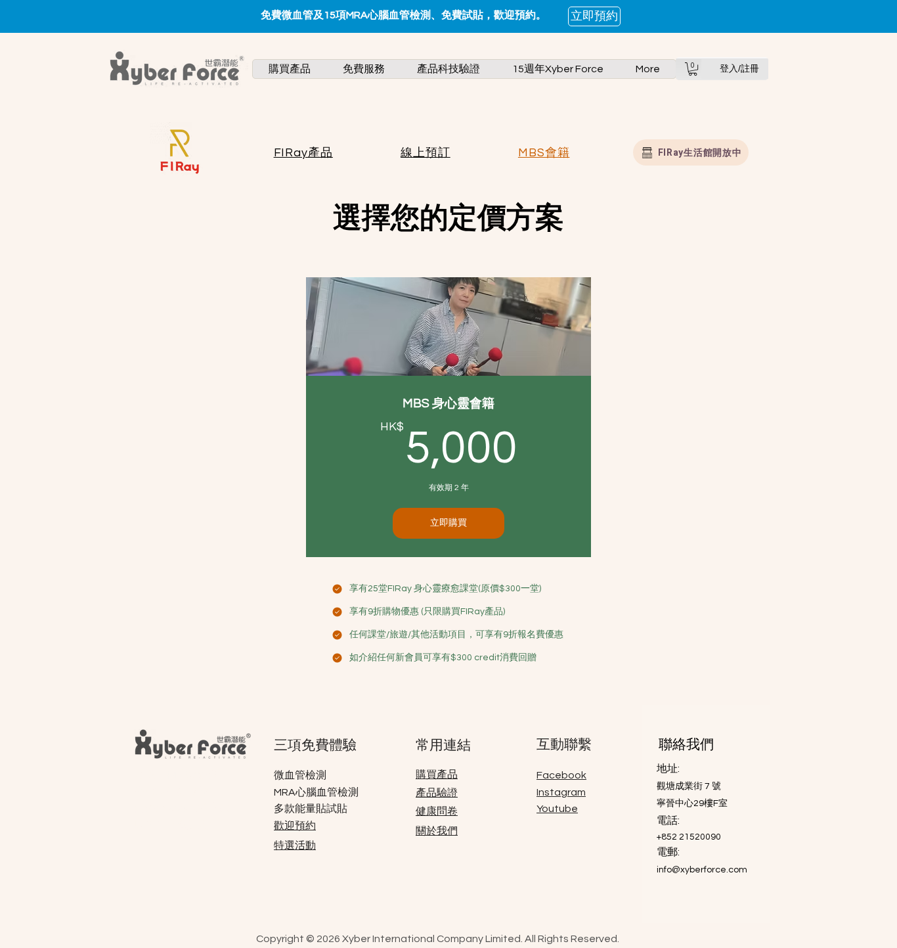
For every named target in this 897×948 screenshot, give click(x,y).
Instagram (561, 792)
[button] (289, 69)
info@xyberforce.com (702, 869)
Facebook (561, 775)
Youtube (557, 808)
